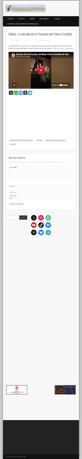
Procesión (13, 144)
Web (11, 198)
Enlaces (57, 19)
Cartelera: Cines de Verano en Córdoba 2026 (22, 24)
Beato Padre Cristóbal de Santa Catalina (21, 140)
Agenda (32, 19)
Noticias (21, 19)
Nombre (13, 186)
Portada (10, 19)
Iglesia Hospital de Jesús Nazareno (55, 140)
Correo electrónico (13, 194)
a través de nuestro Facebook (62, 48)
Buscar (23, 217)
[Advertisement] (41, 119)
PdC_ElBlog (15, 40)
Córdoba (39, 140)
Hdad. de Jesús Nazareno (43, 40)
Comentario (13, 167)
